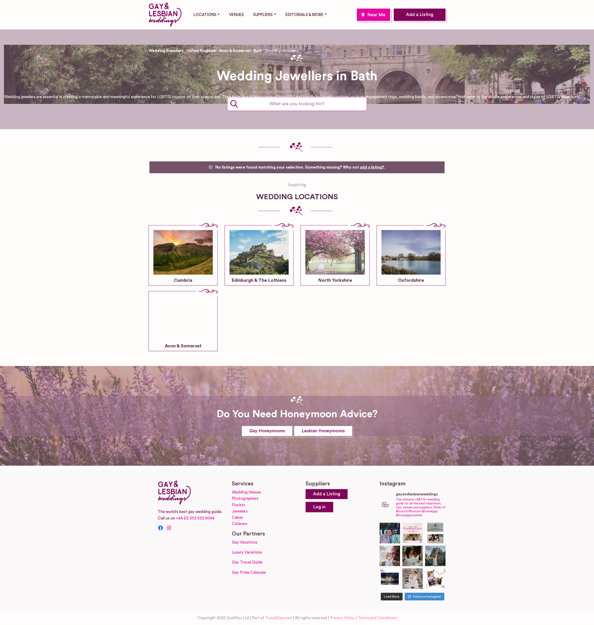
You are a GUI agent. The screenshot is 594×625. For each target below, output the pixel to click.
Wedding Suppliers (166, 51)
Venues (236, 15)
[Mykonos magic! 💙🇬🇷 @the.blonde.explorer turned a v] (390, 556)
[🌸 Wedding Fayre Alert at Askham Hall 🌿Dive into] (412, 533)
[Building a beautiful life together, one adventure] (435, 556)
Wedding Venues (246, 492)
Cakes (237, 517)
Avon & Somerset (235, 51)
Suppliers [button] (263, 15)
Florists (238, 505)
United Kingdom (201, 51)
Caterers (239, 524)
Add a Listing (419, 15)
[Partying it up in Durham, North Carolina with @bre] (412, 578)
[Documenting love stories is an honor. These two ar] (390, 533)
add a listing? (372, 167)
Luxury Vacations (247, 552)
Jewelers (240, 511)
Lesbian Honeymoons (323, 431)
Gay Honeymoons (267, 431)
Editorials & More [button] (304, 15)
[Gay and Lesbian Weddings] (164, 14)
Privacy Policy (342, 618)
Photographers (245, 498)
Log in (319, 507)
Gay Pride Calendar (249, 572)
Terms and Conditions (377, 618)
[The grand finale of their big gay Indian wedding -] (390, 578)
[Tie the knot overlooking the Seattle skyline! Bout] (435, 578)
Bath (373, 15)
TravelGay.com (278, 618)
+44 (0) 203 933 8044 (195, 518)
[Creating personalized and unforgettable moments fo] (412, 556)
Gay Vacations (244, 542)
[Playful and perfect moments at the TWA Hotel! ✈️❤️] (435, 533)
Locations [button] (205, 15)
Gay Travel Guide (247, 562)
